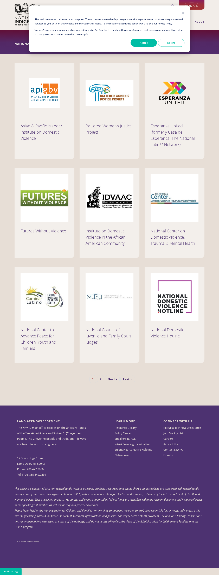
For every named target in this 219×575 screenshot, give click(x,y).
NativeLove (122, 455)
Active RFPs (170, 444)
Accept (144, 42)
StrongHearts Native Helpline (133, 450)
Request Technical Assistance (182, 428)
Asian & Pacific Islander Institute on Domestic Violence (41, 132)
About (200, 21)
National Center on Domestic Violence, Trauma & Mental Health (173, 237)
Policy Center (123, 433)
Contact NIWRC (173, 450)
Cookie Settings (11, 571)
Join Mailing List (173, 433)
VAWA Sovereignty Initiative (132, 444)
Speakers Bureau (126, 439)
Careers (168, 439)
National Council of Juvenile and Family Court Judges (108, 336)
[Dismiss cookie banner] (183, 13)
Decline (171, 42)
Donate (191, 6)
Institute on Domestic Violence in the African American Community (106, 237)
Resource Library (126, 428)
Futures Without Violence (43, 231)
